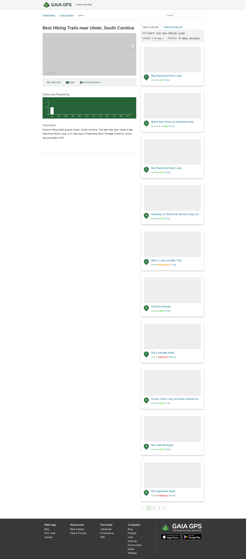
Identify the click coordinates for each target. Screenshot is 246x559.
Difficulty (172, 33)
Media (131, 549)
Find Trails (49, 533)
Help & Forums (78, 533)
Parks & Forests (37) (173, 27)
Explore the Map (84, 4)
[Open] (200, 15)
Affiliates (132, 553)
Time (158, 33)
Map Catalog (77, 529)
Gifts (102, 537)
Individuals (105, 529)
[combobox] (181, 15)
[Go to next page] (165, 508)
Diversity (132, 541)
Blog (130, 529)
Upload (48, 537)
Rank (150, 33)
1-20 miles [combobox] (157, 38)
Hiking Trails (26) (151, 27)
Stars (164, 33)
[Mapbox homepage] (49, 73)
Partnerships (135, 545)
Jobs (130, 537)
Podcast (132, 533)
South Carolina (66, 15)
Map (46, 529)
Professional (107, 533)
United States (49, 15)
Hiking (185, 38)
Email (70, 82)
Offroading (194, 38)
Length (181, 33)
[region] (89, 54)
